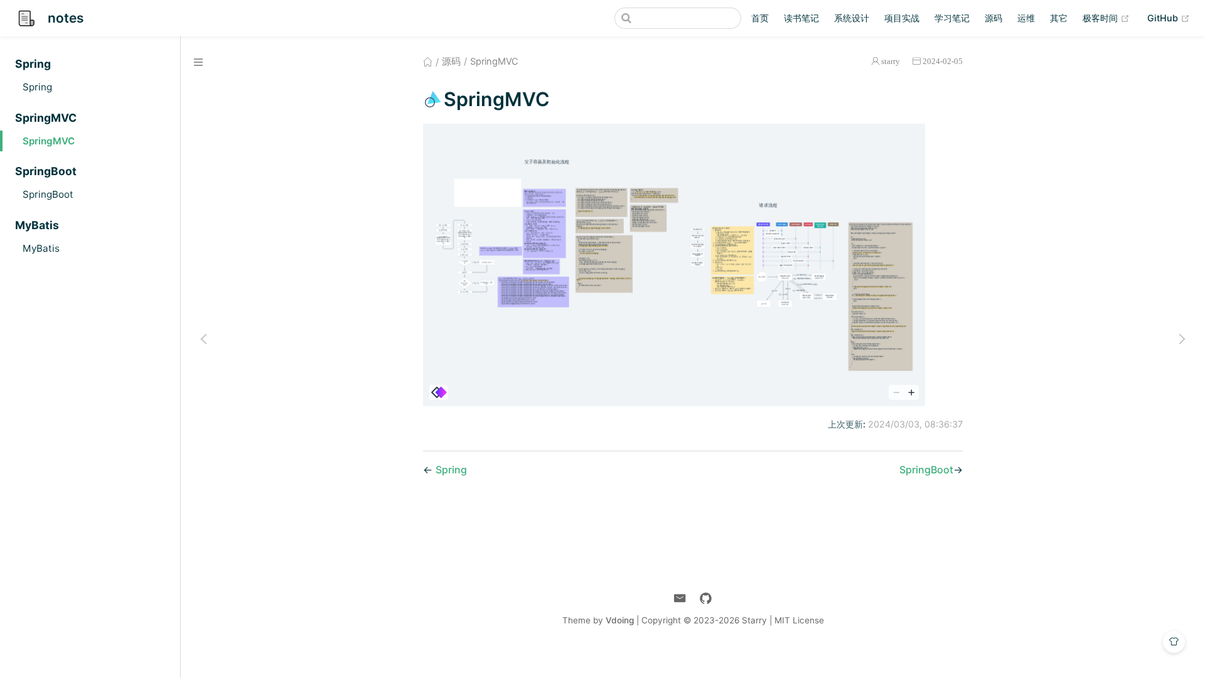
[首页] (427, 61)
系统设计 (851, 18)
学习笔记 (952, 18)
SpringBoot (48, 194)
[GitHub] (706, 598)
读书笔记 (801, 18)
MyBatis (41, 248)
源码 (993, 18)
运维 (1026, 18)
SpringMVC (49, 141)
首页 (760, 18)
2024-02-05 (943, 61)
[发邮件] (680, 598)
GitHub (1168, 17)
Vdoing (620, 620)
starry (890, 61)
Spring (37, 87)
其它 (1059, 18)
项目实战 (901, 18)
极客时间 (1106, 17)
